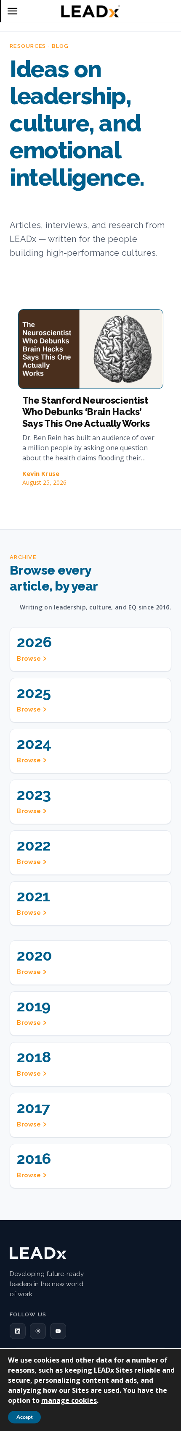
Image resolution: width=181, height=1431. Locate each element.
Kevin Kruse (40, 473)
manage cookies (69, 1400)
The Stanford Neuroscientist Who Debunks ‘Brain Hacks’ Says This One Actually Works (86, 412)
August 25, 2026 (44, 482)
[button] (18, 1331)
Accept (24, 1417)
